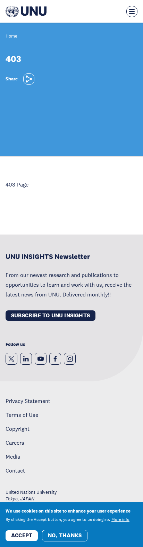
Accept (21, 535)
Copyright (18, 428)
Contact (15, 470)
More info (120, 519)
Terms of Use (22, 414)
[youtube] (41, 359)
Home (11, 36)
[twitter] (11, 359)
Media (13, 456)
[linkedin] (26, 359)
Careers (15, 442)
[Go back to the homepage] (26, 11)
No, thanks (65, 535)
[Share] (28, 79)
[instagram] (70, 359)
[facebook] (55, 359)
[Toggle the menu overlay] (131, 11)
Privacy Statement (28, 400)
